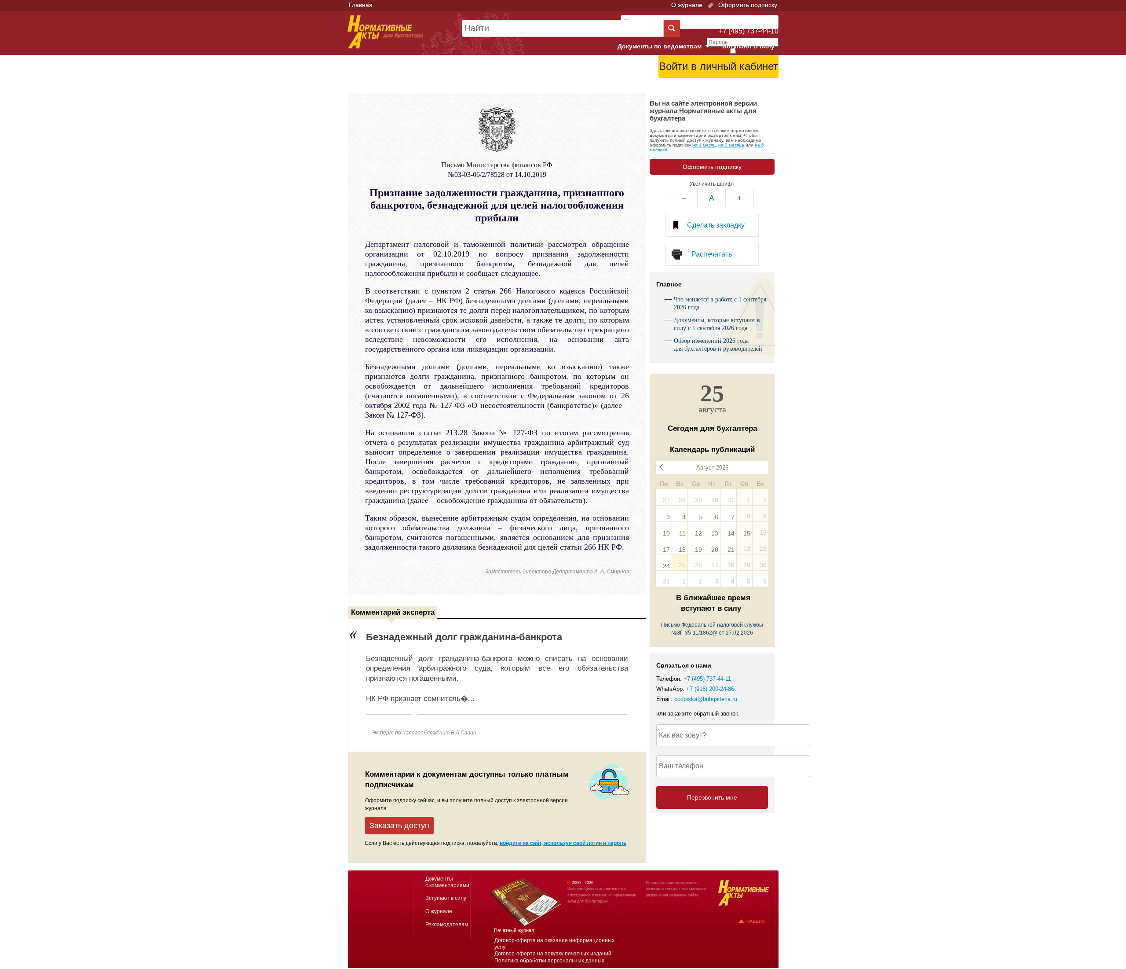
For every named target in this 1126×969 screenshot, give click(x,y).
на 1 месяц (704, 145)
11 (682, 533)
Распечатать (711, 254)
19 (698, 549)
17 (666, 549)
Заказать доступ (399, 825)
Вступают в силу (748, 46)
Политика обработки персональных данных (549, 961)
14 (731, 533)
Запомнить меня (758, 52)
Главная (361, 4)
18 (682, 549)
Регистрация (759, 88)
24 (666, 565)
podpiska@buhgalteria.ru (705, 699)
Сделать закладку (716, 225)
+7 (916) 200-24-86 (710, 689)
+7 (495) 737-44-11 (707, 679)
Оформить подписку (747, 4)
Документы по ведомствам (667, 47)
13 (714, 533)
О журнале (686, 4)
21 (731, 549)
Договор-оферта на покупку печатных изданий (552, 954)
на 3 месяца (731, 145)
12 (698, 533)
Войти (729, 88)
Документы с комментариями (447, 882)
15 (746, 533)
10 (666, 533)
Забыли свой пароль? (745, 81)
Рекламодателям (446, 924)
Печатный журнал (514, 930)
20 (714, 549)
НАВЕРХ (755, 921)
